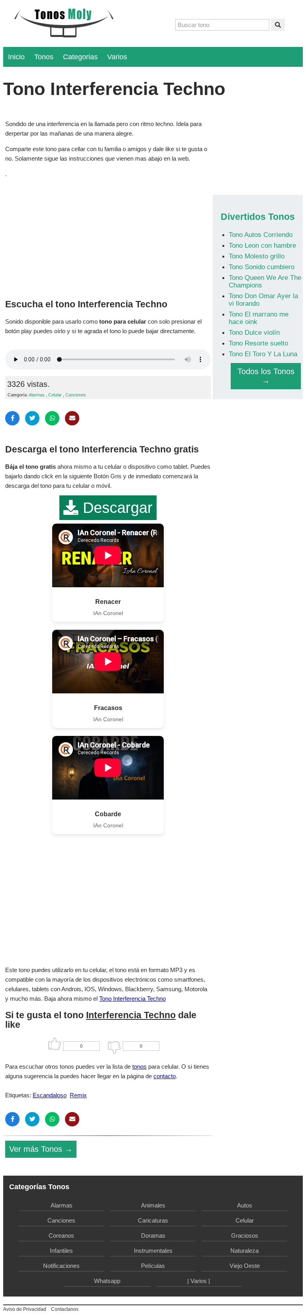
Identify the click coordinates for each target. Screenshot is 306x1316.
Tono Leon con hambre (262, 245)
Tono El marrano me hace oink (258, 318)
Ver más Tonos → (41, 1149)
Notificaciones (61, 1265)
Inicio (16, 57)
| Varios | (198, 1280)
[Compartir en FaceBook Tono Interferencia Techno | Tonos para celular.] (12, 418)
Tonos (43, 57)
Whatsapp (107, 1280)
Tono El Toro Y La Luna (263, 353)
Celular (55, 394)
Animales (153, 1205)
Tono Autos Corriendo (260, 234)
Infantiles (61, 1250)
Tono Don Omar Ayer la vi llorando (263, 299)
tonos (139, 1066)
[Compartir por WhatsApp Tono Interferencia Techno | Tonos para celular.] (52, 418)
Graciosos (244, 1235)
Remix (78, 1095)
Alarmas (37, 394)
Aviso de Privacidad (24, 1309)
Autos (244, 1205)
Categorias (80, 57)
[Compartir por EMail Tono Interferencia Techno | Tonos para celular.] (72, 418)
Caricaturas (153, 1220)
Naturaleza (244, 1250)
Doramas (153, 1235)
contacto (164, 1076)
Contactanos (64, 1309)
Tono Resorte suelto (258, 343)
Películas (153, 1265)
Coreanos (61, 1235)
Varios (117, 57)
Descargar (115, 507)
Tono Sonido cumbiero (261, 266)
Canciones (75, 394)
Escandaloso (50, 1095)
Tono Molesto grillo (256, 256)
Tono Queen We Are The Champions (265, 281)
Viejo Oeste (245, 1265)
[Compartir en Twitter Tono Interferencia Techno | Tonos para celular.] (32, 418)
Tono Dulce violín (254, 332)
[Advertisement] (108, 236)
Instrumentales (153, 1250)
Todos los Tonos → (265, 376)
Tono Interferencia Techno (132, 998)
